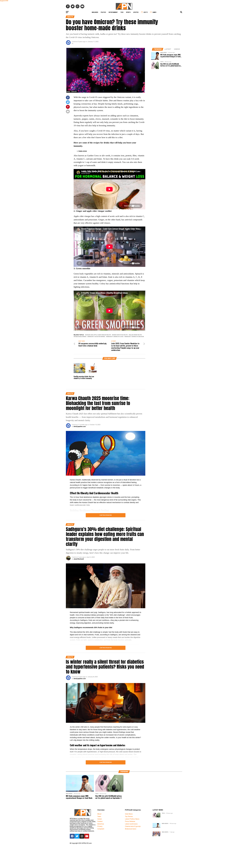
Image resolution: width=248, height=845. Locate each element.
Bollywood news (130, 829)
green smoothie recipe (120, 335)
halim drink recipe (135, 335)
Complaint (100, 829)
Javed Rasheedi (79, 559)
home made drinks (80, 336)
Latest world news (131, 824)
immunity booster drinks (96, 336)
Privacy (99, 826)
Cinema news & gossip (133, 826)
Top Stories (129, 816)
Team (99, 816)
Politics (103, 12)
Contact (99, 821)
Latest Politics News (132, 819)
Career (99, 819)
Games (154, 12)
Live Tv (146, 12)
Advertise (100, 824)
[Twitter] (77, 836)
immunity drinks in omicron (134, 336)
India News (95, 12)
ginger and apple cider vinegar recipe (98, 335)
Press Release (130, 821)
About (99, 814)
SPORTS (128, 12)
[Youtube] (86, 836)
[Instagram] (81, 836)
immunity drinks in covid (115, 336)
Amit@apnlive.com (80, 426)
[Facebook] (72, 836)
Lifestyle (136, 12)
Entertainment (113, 12)
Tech (121, 12)
